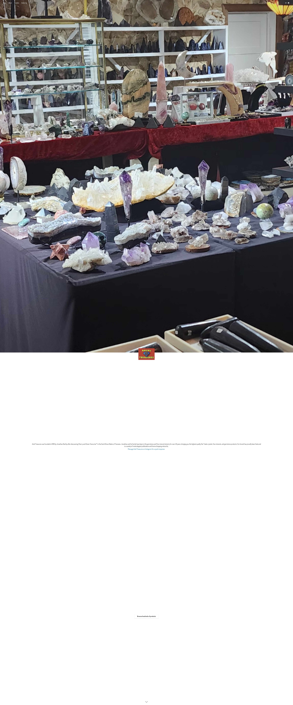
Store (4, 3)
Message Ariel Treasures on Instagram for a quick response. (146, 449)
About (10, 3)
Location (16, 3)
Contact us (24, 3)
